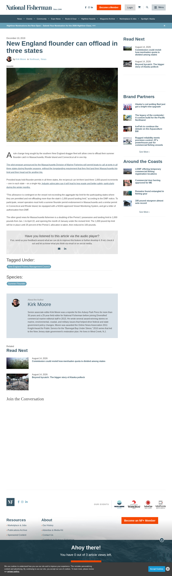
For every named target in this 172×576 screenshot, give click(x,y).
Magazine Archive (107, 19)
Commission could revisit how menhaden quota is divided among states (68, 361)
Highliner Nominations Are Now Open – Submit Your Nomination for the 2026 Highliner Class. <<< (51, 26)
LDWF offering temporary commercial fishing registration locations (148, 171)
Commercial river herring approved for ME (147, 181)
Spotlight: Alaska (148, 19)
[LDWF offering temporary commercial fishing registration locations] (127, 171)
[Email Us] (59, 249)
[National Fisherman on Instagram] (89, 7)
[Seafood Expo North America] (148, 504)
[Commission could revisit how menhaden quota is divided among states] (17, 363)
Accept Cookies (156, 569)
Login (130, 7)
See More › (144, 152)
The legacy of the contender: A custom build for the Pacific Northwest (150, 117)
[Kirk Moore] (9, 59)
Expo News (56, 19)
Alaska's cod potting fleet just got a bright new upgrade (150, 105)
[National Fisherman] (29, 7)
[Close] (168, 569)
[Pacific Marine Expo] (119, 504)
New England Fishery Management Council (29, 266)
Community (41, 19)
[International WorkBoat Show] (134, 504)
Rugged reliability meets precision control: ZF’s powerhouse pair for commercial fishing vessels (149, 141)
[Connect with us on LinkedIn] (65, 249)
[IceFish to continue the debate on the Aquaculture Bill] (127, 129)
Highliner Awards (88, 19)
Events (29, 19)
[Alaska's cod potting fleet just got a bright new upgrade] (127, 107)
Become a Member (108, 7)
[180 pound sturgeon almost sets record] (127, 203)
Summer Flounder (16, 283)
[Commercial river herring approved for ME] (127, 183)
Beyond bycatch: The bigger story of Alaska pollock (58, 377)
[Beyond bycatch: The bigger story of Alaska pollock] (17, 382)
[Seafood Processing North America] (160, 504)
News (19, 19)
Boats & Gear (71, 19)
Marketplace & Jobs (128, 19)
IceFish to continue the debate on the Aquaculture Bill (148, 128)
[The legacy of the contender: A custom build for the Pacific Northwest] (127, 118)
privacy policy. (13, 571)
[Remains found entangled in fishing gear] (127, 193)
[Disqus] (62, 437)
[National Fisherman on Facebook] (85, 7)
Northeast (34, 59)
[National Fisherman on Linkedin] (92, 7)
